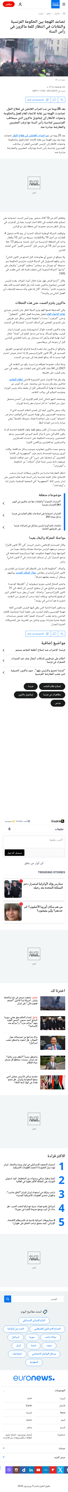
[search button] (7, 1298)
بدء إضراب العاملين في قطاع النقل (31, 135)
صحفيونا (61, 1435)
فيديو (62, 1428)
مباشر (9, 4)
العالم (49, 14)
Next (62, 1413)
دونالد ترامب (50, 1337)
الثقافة (29, 1420)
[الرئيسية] (64, 13)
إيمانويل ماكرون (25, 695)
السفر (63, 1420)
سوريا (32, 1337)
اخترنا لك (58, 991)
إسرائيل (15, 1337)
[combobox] (34, 1298)
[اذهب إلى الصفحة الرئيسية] (55, 4)
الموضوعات (60, 1391)
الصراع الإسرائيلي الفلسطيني (47, 1329)
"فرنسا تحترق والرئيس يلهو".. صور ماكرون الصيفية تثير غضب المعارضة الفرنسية (38, 672)
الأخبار (56, 14)
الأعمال (62, 1406)
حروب (49, 1346)
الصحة (29, 1413)
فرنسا (41, 14)
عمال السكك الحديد (26, 573)
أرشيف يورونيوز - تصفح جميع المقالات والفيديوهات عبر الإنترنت (17, 1436)
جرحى (58, 703)
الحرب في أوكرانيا (15, 1329)
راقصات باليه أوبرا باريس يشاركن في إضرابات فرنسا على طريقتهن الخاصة (37, 527)
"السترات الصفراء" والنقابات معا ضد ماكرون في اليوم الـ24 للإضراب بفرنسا (36, 503)
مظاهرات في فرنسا (52, 695)
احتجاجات (17, 1354)
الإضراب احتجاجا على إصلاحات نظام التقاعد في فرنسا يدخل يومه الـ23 (36, 515)
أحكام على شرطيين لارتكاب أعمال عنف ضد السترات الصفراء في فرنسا (38, 660)
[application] (34, 57)
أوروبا (62, 1398)
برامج (29, 1428)
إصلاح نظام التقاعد (52, 686)
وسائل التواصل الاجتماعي (44, 1354)
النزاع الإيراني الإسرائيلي (34, 1320)
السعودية (34, 1362)
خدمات (62, 1449)
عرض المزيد (59, 1457)
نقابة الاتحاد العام (56, 314)
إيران (18, 1346)
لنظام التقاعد (16, 379)
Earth (29, 1406)
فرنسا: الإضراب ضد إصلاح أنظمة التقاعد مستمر (40, 650)
